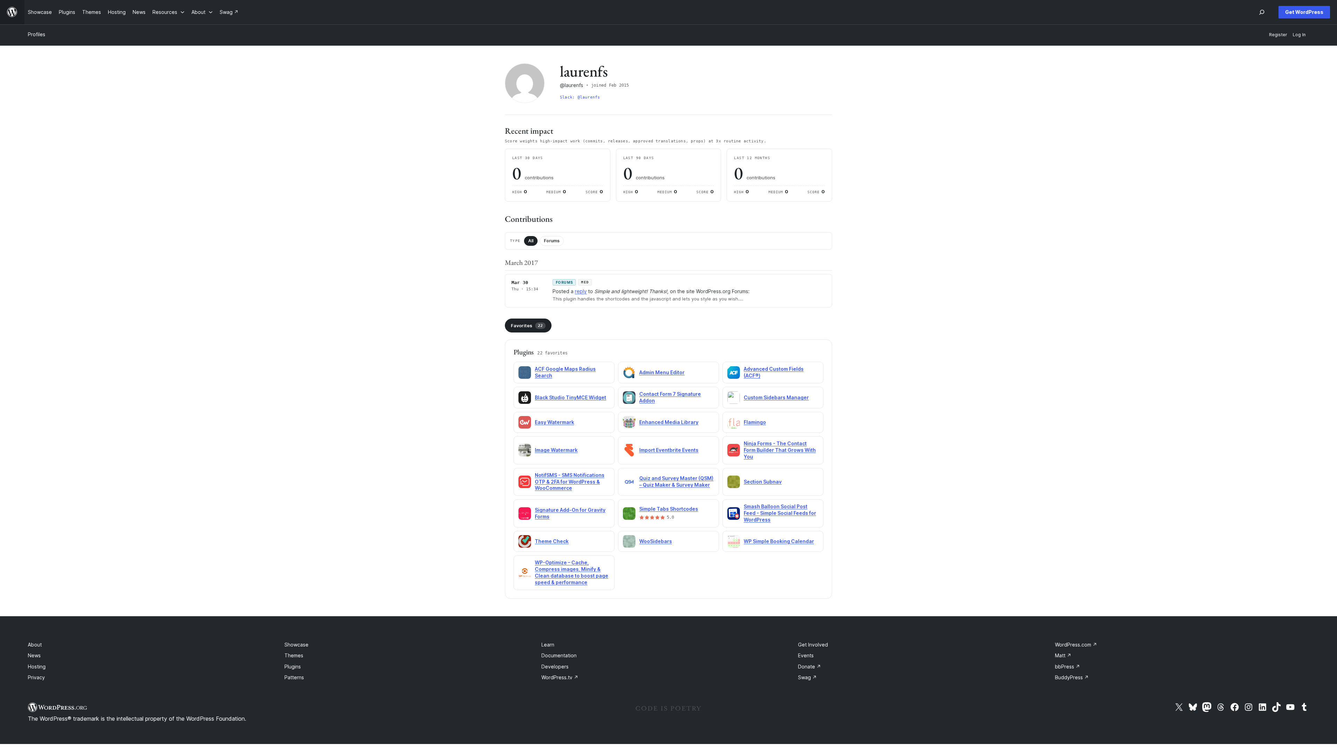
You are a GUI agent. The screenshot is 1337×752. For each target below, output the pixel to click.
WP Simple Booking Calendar (779, 541)
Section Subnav (763, 482)
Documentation (559, 655)
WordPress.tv (559, 677)
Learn (547, 645)
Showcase (296, 645)
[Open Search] (1262, 12)
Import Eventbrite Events (668, 450)
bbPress (1067, 666)
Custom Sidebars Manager (776, 397)
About (35, 645)
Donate (809, 666)
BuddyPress (1072, 677)
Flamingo (755, 422)
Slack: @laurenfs (580, 97)
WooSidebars (655, 541)
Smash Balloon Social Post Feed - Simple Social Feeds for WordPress (780, 513)
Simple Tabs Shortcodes (668, 509)
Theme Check (552, 541)
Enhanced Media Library (668, 422)
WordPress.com (1076, 645)
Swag (807, 677)
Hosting (37, 666)
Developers (555, 666)
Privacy (36, 677)
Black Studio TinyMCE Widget (570, 397)
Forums (552, 240)
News (34, 655)
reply (581, 291)
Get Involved (813, 645)
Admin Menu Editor (662, 372)
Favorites (527, 325)
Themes (293, 655)
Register (1278, 34)
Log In (1299, 34)
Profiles (36, 34)
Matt (1063, 655)
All (530, 240)
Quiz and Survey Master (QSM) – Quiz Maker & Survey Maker (676, 481)
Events (806, 655)
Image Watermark (556, 450)
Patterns (294, 677)
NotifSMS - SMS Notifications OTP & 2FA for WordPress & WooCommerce (569, 481)
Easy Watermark (554, 422)
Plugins (292, 666)
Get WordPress (1304, 12)
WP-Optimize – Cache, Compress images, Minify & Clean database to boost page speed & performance (571, 572)
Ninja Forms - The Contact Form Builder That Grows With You (780, 450)
